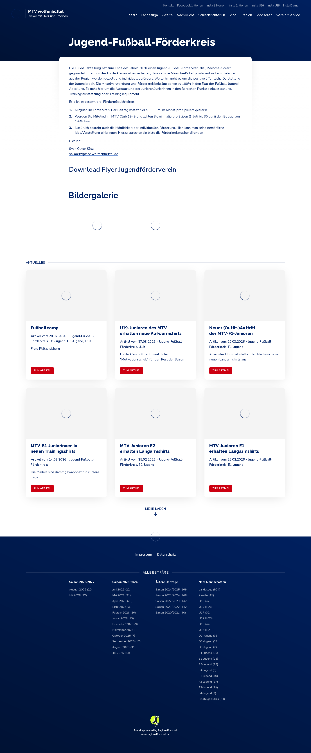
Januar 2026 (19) (123, 618)
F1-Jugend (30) (208, 676)
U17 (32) (205, 613)
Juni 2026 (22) (121, 590)
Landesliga (149, 15)
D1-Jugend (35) (208, 636)
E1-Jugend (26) (208, 653)
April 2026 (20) (122, 601)
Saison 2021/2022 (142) (172, 607)
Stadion (246, 15)
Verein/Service (288, 15)
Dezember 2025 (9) (125, 624)
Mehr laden (155, 509)
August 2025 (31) (124, 647)
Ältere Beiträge (167, 582)
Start (133, 15)
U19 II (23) (206, 607)
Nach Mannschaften (212, 582)
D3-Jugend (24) (208, 647)
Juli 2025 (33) (121, 653)
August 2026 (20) (81, 590)
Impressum (143, 554)
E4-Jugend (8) (207, 670)
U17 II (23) (206, 618)
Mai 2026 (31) (121, 595)
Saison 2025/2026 (125, 582)
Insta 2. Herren (238, 5)
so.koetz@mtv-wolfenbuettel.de (93, 154)
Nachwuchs (185, 15)
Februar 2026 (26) (124, 613)
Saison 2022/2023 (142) (172, 601)
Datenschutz (166, 554)
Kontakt (168, 5)
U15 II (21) (206, 630)
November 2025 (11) (126, 630)
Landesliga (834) (209, 590)
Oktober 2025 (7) (123, 636)
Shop (232, 15)
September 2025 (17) (126, 641)
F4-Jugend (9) (207, 693)
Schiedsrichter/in (211, 15)
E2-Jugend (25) (208, 659)
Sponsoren (264, 15)
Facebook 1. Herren (190, 5)
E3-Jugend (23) (208, 664)
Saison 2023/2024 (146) (172, 595)
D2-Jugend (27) (208, 641)
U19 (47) (205, 601)
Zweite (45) (206, 595)
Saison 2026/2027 (81, 582)
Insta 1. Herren (215, 5)
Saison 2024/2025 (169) (172, 590)
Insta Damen (291, 5)
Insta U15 (273, 5)
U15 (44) (205, 624)
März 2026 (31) (122, 607)
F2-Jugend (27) (208, 682)
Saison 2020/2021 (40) (171, 613)
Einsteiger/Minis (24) (212, 699)
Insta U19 (258, 5)
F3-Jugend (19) (208, 687)
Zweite (167, 15)
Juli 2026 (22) (78, 595)
